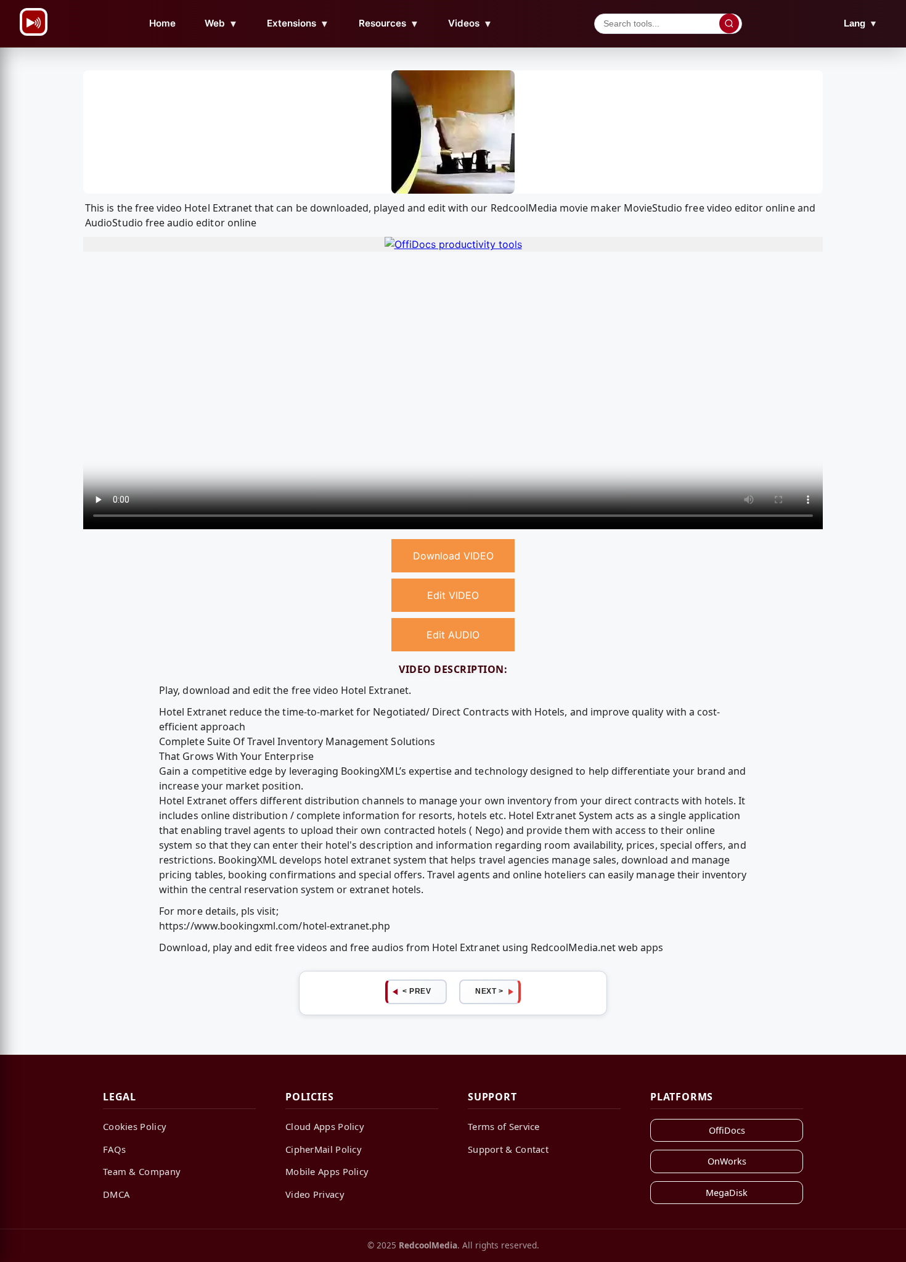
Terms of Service (504, 1126)
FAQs (114, 1149)
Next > (489, 991)
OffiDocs (727, 1130)
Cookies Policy (134, 1126)
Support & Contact (508, 1149)
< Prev (416, 991)
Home (162, 23)
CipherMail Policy (323, 1149)
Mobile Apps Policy (327, 1171)
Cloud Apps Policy (324, 1126)
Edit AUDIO (453, 635)
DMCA (116, 1194)
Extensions (298, 23)
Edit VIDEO (453, 595)
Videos (470, 23)
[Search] (729, 23)
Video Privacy (315, 1194)
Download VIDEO (453, 556)
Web (221, 23)
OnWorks (727, 1161)
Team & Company (142, 1171)
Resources (389, 23)
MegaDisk (727, 1192)
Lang (861, 23)
